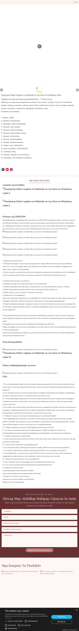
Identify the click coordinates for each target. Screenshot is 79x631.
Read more (8, 618)
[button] (6, 621)
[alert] (39, 619)
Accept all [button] (62, 617)
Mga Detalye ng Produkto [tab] (39, 180)
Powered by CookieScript (69, 630)
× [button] (76, 610)
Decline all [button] (62, 622)
